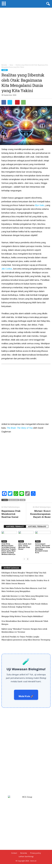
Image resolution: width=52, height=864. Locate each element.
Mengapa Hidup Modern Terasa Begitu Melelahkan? (22, 616)
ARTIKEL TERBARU (37, 526)
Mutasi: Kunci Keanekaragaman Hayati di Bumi (40, 513)
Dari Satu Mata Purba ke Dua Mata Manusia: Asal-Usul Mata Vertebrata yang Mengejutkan (23, 589)
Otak (22, 500)
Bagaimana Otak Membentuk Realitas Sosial (11, 513)
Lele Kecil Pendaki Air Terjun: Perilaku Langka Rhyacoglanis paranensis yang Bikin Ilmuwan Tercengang (25, 638)
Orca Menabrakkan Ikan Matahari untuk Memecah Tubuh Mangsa (24, 622)
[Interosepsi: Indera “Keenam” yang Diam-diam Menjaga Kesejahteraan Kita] (43, 536)
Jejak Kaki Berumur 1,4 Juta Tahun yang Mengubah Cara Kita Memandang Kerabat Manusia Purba (24, 597)
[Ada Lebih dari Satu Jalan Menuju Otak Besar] (26, 536)
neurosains (13, 500)
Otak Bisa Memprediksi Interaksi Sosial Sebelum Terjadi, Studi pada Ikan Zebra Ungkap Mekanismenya (8, 549)
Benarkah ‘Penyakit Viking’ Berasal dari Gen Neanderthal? (25, 611)
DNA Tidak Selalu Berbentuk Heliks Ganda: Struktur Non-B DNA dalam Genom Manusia (25, 582)
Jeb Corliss (6, 268)
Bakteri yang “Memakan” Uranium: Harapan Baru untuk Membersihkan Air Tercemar (24, 630)
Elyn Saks (39, 205)
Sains (4, 70)
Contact (14, 853)
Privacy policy (35, 853)
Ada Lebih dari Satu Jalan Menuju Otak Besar (24, 546)
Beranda (4, 65)
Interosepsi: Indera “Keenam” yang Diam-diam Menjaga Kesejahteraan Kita (42, 548)
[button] (47, 4)
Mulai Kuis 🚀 (26, 696)
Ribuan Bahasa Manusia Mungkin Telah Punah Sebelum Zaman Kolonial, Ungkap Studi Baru (24, 605)
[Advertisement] (26, 35)
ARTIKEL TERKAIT (15, 526)
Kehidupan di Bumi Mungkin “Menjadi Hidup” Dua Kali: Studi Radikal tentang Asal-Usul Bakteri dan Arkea (23, 574)
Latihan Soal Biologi (26, 856)
